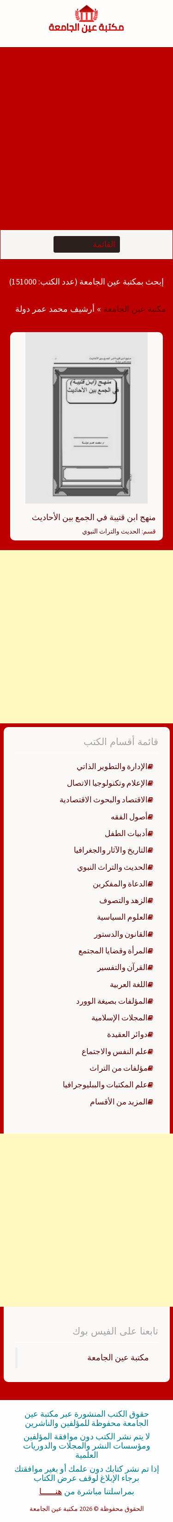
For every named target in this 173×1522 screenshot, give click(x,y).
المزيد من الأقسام (119, 1102)
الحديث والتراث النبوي (111, 531)
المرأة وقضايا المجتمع (113, 951)
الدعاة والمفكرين (120, 884)
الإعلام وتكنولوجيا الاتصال (107, 783)
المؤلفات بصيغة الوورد (112, 1001)
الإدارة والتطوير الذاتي (112, 766)
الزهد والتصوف (123, 900)
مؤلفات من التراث (118, 1068)
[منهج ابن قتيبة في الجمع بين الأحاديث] (86, 417)
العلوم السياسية (122, 917)
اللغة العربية (129, 984)
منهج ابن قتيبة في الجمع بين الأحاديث (94, 517)
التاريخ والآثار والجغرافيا (111, 850)
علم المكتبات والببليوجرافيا (105, 1084)
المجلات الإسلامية (119, 1018)
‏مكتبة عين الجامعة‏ (118, 1357)
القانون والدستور (121, 934)
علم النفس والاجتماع (115, 1051)
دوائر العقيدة (127, 1034)
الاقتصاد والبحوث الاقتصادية (104, 799)
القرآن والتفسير (122, 967)
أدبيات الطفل (126, 833)
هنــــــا (50, 1491)
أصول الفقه (129, 817)
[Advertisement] (86, 138)
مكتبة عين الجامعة (134, 309)
